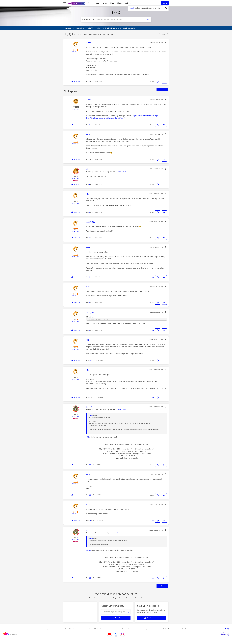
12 (90, 465)
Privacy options (48, 629)
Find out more (121, 172)
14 (90, 520)
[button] (165, 42)
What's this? (75, 52)
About (119, 3)
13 (90, 495)
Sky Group (185, 629)
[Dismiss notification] (166, 8)
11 (90, 397)
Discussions (93, 3)
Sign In (164, 3)
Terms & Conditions (70, 629)
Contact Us (166, 629)
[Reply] (164, 81)
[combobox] (120, 19)
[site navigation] (64, 3)
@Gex (91, 415)
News (104, 3)
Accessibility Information (123, 629)
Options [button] (162, 34)
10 (90, 360)
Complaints (147, 629)
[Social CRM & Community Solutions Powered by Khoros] (224, 634)
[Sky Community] (76, 3)
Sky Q (116, 12)
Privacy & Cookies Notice (96, 629)
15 (90, 578)
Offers (127, 3)
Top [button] (227, 629)
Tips (112, 3)
